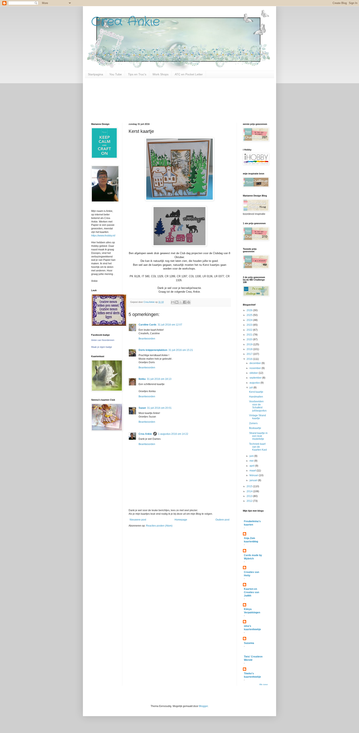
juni (252, 456)
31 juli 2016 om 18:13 (159, 379)
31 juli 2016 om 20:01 (159, 407)
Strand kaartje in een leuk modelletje (258, 436)
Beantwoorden (147, 338)
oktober (254, 372)
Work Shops (160, 74)
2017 (250, 354)
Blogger (203, 706)
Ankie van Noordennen (102, 340)
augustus (255, 382)
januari (254, 480)
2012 (250, 500)
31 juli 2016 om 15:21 (180, 350)
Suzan (142, 407)
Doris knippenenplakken (153, 350)
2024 (250, 320)
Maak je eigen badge (101, 347)
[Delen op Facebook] (185, 302)
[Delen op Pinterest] (189, 302)
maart (253, 470)
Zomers (253, 423)
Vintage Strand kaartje (257, 417)
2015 (250, 486)
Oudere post (222, 519)
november (256, 368)
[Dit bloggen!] (177, 302)
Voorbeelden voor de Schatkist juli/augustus (258, 406)
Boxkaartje (255, 428)
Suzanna (249, 643)
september (256, 377)
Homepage (181, 519)
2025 (250, 315)
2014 (250, 491)
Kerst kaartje (256, 391)
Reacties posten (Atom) (159, 525)
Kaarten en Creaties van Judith (251, 592)
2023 (250, 324)
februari (254, 475)
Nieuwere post (138, 519)
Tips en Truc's (137, 74)
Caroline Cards (147, 324)
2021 (250, 334)
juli (251, 387)
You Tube (115, 74)
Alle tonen (263, 684)
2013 (250, 496)
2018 (250, 349)
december (256, 363)
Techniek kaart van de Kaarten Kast (258, 446)
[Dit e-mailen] (173, 302)
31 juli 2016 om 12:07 (170, 324)
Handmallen (256, 396)
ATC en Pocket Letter (189, 74)
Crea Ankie (125, 22)
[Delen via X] (181, 302)
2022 (250, 329)
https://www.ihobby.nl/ (103, 235)
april (252, 465)
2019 (250, 344)
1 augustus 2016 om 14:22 (173, 433)
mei (252, 460)
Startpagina (95, 74)
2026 (250, 310)
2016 (250, 359)
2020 (250, 339)
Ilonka (142, 379)
